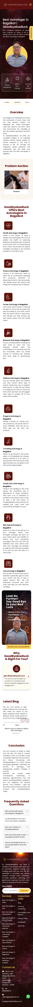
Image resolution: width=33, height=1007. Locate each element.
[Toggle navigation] (30, 4)
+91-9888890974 (6, 990)
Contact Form (31, 33)
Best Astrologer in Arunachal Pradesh (8, 934)
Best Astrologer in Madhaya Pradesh (8, 960)
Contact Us (8, 967)
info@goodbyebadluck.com (12, 1001)
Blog (19, 903)
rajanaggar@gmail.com (10, 997)
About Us (21, 926)
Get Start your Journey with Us (18, 647)
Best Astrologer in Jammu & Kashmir (8, 926)
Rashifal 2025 (21, 102)
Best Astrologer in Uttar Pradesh (8, 919)
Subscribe (24, 891)
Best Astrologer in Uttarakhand (8, 941)
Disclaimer (21, 922)
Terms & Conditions (21, 907)
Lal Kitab (8, 102)
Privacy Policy (23, 918)
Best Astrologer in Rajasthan (8, 953)
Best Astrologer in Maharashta (8, 913)
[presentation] (5, 674)
